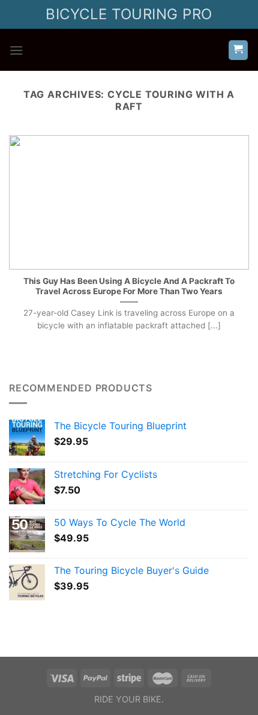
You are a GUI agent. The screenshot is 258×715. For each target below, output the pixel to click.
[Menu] (16, 50)
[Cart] (238, 50)
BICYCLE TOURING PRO (129, 14)
